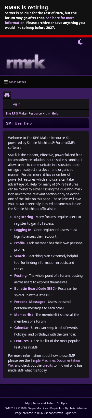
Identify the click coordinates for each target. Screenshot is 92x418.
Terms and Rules (43, 403)
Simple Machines (38, 408)
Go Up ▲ (62, 403)
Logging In (22, 230)
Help (27, 403)
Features (21, 341)
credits (47, 365)
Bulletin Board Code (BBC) (35, 288)
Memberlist (23, 315)
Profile (19, 243)
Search (19, 256)
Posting (20, 275)
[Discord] (7, 95)
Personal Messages (29, 302)
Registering (23, 217)
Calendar (21, 327)
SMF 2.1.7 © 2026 (15, 408)
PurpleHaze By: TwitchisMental (68, 408)
